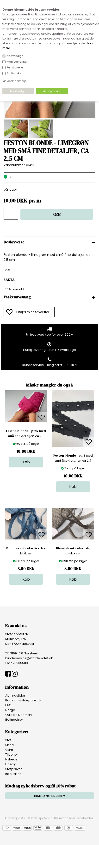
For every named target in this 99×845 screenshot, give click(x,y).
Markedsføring (17, 62)
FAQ (8, 705)
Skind (9, 745)
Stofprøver (13, 769)
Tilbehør (11, 754)
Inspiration (13, 774)
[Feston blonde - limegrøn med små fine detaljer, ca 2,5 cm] (49, 117)
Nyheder (12, 759)
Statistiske (14, 73)
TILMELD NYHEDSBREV (49, 795)
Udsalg (10, 764)
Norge (10, 710)
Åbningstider (15, 695)
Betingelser (14, 719)
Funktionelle (15, 67)
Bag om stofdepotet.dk (23, 700)
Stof (8, 740)
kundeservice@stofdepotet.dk (29, 658)
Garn (9, 749)
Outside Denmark (19, 714)
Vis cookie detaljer (14, 81)
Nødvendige (15, 56)
